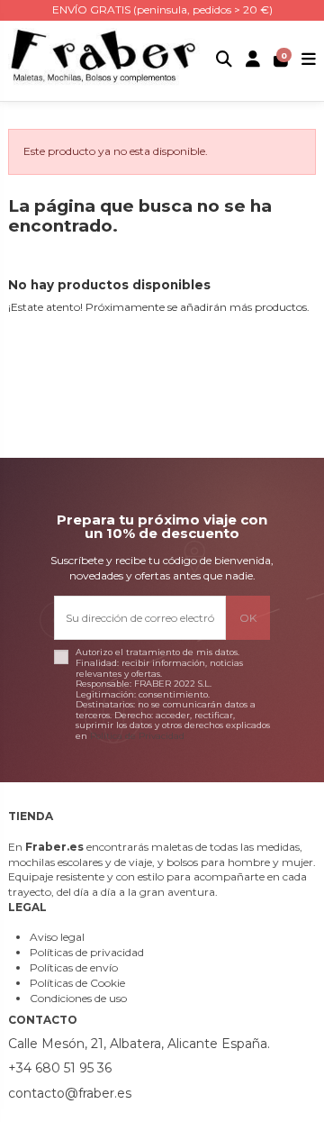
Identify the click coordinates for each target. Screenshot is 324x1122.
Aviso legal (57, 937)
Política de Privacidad (137, 736)
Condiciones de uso (78, 998)
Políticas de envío (74, 967)
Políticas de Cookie (77, 983)
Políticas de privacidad (87, 952)
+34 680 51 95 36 (60, 1068)
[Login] (253, 61)
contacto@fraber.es (69, 1093)
